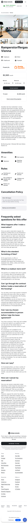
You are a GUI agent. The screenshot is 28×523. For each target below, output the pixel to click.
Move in (5, 80)
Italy (2, 460)
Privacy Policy (3, 506)
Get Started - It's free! (14, 443)
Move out (16, 80)
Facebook (17, 482)
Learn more (19, 5)
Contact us (3, 482)
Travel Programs (5, 489)
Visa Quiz (17, 463)
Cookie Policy (20, 506)
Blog (2, 486)
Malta (2, 467)
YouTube (17, 484)
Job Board (17, 470)
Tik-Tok (17, 486)
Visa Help (17, 455)
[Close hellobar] (26, 6)
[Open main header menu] (25, 1)
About (2, 479)
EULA (25, 505)
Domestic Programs (5, 491)
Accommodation (5, 12)
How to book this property (14, 99)
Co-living (3, 493)
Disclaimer (14, 505)
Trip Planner (18, 467)
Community (17, 465)
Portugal (3, 458)
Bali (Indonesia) (4, 465)
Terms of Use (8, 506)
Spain (2, 455)
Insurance (17, 460)
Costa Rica (3, 463)
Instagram (17, 479)
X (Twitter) (17, 489)
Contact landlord (14, 88)
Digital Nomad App (5, 484)
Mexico (3, 472)
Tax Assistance (18, 458)
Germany (3, 470)
